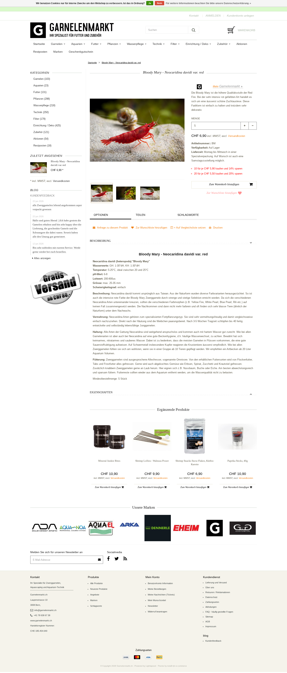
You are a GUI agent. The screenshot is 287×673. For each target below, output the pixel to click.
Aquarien (77, 43)
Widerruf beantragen (157, 611)
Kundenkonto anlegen (240, 15)
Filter (174, 43)
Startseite (39, 43)
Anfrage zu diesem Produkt (112, 227)
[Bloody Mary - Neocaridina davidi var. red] (102, 193)
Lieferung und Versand (216, 582)
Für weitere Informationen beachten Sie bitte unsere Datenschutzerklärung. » (208, 3)
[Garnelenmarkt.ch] (86, 30)
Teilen (140, 214)
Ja (149, 3)
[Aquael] (101, 528)
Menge (195, 118)
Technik (157, 43)
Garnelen (57, 43)
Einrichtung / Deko (197, 43)
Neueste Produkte (98, 589)
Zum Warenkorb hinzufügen (108, 487)
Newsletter (153, 606)
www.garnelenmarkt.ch (41, 620)
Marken (58, 51)
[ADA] (44, 528)
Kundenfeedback (213, 641)
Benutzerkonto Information (160, 583)
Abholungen (211, 607)
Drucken (217, 227)
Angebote (94, 594)
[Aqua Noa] (73, 528)
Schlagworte (188, 214)
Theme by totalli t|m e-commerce (172, 666)
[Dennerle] (157, 528)
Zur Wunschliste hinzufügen (222, 192)
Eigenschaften (101, 392)
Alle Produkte (96, 583)
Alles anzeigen (42, 258)
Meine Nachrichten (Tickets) (161, 594)
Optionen (101, 214)
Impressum (210, 626)
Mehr (226, 86)
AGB (207, 621)
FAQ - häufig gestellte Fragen (219, 612)
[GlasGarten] (242, 528)
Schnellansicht (109, 448)
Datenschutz (211, 597)
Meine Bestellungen (157, 589)
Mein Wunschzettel (157, 600)
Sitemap (209, 616)
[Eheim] (186, 528)
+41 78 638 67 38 (42, 615)
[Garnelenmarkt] (214, 528)
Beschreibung (100, 240)
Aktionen (241, 43)
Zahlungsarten (212, 602)
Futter (95, 43)
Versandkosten (61, 181)
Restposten (40, 51)
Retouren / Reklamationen (217, 592)
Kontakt (194, 15)
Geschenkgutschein (81, 51)
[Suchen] (193, 30)
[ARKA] (129, 524)
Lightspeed (151, 666)
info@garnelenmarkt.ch (45, 610)
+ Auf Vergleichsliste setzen (190, 227)
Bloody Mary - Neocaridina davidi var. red (121, 62)
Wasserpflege (135, 43)
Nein (159, 3)
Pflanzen (113, 43)
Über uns (209, 587)
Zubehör (222, 43)
